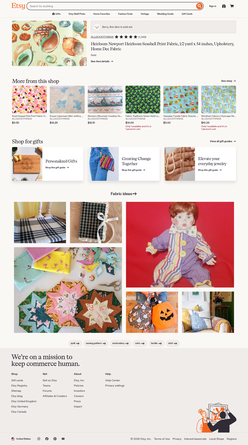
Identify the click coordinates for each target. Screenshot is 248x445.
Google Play (48, 423)
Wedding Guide (165, 13)
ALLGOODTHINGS (102, 36)
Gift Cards (187, 13)
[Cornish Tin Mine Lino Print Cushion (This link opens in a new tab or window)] (208, 312)
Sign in (212, 6)
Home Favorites (101, 13)
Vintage (145, 13)
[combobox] (110, 6)
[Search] (199, 6)
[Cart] (232, 6)
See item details (100, 61)
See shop (227, 80)
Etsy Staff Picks (77, 13)
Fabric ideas (121, 193)
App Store (22, 423)
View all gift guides (221, 141)
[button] (21, 438)
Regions (232, 438)
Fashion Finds (125, 13)
